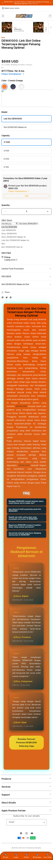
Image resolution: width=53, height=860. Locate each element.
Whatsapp (37, 857)
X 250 (6, 159)
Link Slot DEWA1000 (13, 119)
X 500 (6, 151)
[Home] (24, 16)
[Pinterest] (11, 298)
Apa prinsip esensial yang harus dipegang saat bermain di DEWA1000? (25, 534)
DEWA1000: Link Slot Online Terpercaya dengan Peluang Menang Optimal (26, 2)
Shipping (14, 64)
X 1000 (7, 142)
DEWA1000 (21, 406)
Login (16, 857)
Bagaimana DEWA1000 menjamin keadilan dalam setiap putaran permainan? (25, 526)
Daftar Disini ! (33, 3)
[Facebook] (3, 298)
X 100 (6, 167)
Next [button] (50, 2)
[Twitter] (7, 298)
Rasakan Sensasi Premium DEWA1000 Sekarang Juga (26, 742)
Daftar (26, 857)
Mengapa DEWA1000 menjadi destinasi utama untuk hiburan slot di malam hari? (26, 502)
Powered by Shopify (33, 848)
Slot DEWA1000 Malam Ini (15, 127)
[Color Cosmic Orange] (4, 87)
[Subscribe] (43, 822)
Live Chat (47, 857)
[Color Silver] (21, 86)
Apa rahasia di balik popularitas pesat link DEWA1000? (25, 510)
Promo (5, 857)
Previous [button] (2, 2)
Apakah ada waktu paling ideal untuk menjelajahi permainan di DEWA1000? (23, 518)
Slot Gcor (22, 848)
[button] (3, 16)
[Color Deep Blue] (13, 86)
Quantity (5, 205)
